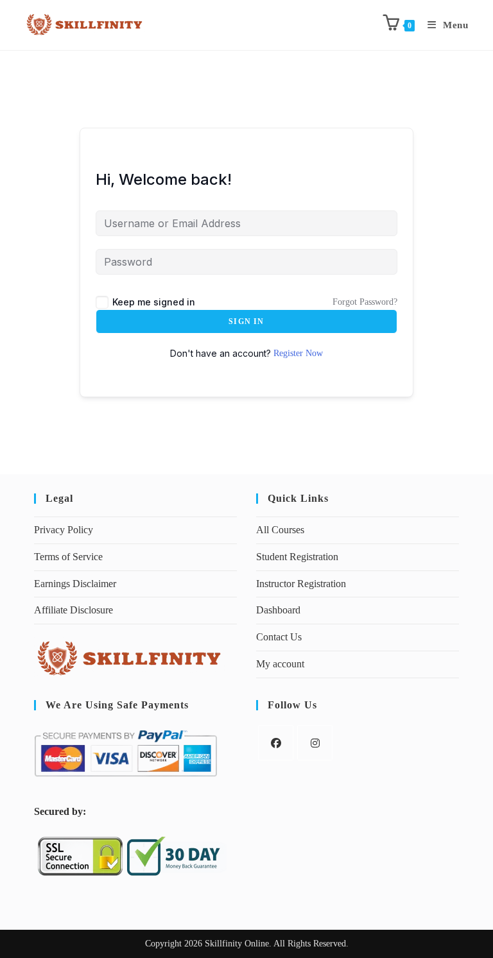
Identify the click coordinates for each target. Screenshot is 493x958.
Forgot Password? (365, 302)
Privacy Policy (63, 529)
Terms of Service (68, 556)
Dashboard (278, 609)
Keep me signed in (153, 301)
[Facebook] (275, 742)
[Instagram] (315, 742)
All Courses (280, 529)
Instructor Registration (301, 583)
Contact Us (279, 636)
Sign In (246, 321)
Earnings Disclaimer (75, 583)
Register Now (298, 353)
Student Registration (297, 556)
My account (280, 663)
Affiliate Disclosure (73, 609)
